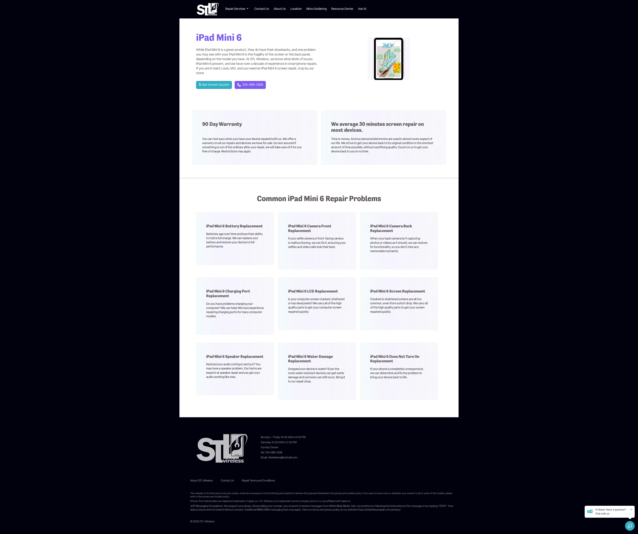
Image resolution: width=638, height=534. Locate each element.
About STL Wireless (201, 480)
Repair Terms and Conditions (258, 480)
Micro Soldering (316, 9)
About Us (280, 9)
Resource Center (342, 9)
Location (296, 9)
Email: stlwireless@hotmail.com (279, 457)
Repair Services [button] (235, 9)
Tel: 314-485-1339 (271, 452)
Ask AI (362, 9)
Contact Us (261, 9)
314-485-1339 (252, 85)
